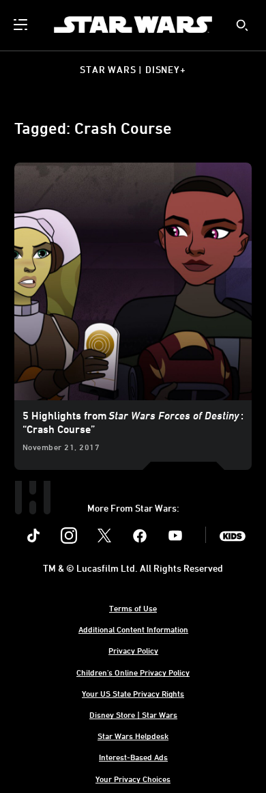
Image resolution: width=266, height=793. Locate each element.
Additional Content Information (133, 629)
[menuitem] (21, 24)
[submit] (242, 25)
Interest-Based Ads (133, 757)
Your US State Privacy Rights (133, 693)
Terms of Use (133, 608)
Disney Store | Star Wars (133, 714)
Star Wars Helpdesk (133, 735)
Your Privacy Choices (133, 778)
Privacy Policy (133, 650)
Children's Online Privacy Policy (133, 672)
